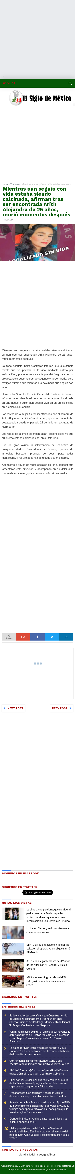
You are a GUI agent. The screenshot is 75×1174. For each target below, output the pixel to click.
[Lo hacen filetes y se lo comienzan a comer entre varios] (13, 932)
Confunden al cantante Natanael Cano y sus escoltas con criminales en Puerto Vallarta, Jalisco (39, 1062)
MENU (11, 83)
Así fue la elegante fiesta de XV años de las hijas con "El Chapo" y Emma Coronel (48, 964)
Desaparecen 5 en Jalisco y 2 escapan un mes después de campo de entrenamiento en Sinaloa (37, 1094)
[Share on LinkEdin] (66, 637)
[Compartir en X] (52, 637)
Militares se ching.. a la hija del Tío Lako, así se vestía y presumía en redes (47, 981)
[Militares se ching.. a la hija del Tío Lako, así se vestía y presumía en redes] (13, 981)
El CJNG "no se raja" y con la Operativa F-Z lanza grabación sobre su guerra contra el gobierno (38, 1072)
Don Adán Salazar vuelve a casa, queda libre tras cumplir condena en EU (38, 1120)
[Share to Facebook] (37, 637)
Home (5, 184)
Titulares (15, 184)
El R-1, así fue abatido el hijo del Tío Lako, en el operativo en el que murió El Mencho (48, 948)
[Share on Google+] (23, 637)
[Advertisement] (37, 37)
